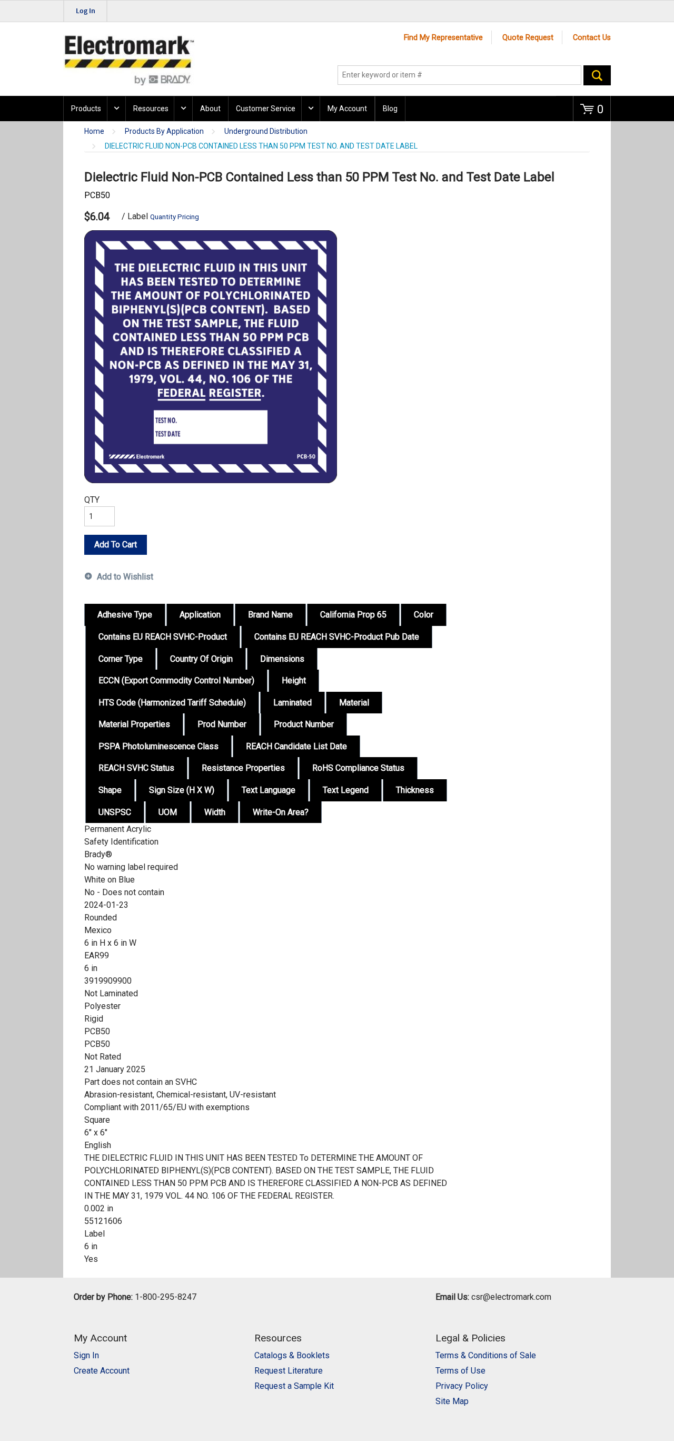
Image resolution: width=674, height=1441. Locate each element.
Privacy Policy (461, 1386)
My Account (347, 108)
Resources (150, 108)
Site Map (452, 1401)
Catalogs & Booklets (292, 1355)
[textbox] (459, 75)
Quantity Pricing (174, 217)
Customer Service (265, 108)
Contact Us (592, 37)
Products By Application (164, 131)
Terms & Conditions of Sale (485, 1355)
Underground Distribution (266, 131)
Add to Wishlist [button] (125, 577)
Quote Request (527, 37)
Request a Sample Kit (294, 1386)
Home (94, 131)
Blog (390, 108)
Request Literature (288, 1371)
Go (597, 75)
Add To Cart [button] (115, 545)
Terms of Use (460, 1371)
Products (86, 108)
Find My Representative (443, 37)
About (210, 108)
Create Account (102, 1371)
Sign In (86, 1355)
